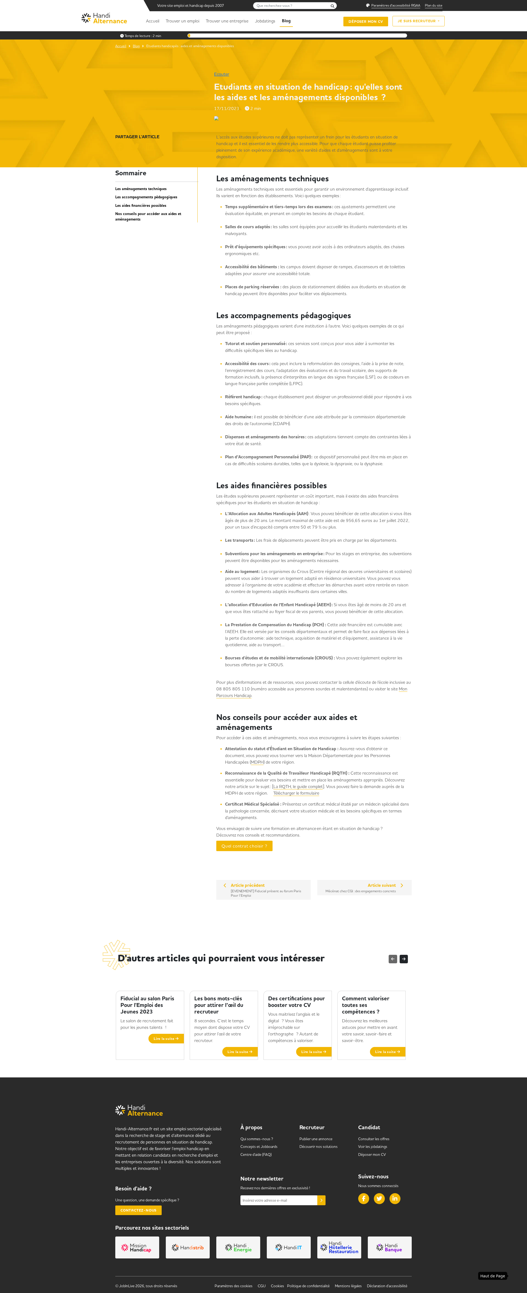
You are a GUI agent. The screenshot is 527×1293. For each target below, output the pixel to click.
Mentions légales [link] (348, 1286)
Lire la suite (164, 1038)
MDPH (257, 762)
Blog (286, 21)
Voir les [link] (372, 1146)
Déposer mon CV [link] (372, 1154)
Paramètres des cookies (234, 1286)
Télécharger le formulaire (296, 793)
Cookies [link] (277, 1286)
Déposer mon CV (366, 21)
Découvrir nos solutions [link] (318, 1146)
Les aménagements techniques (142, 189)
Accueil (152, 21)
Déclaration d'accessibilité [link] (387, 1286)
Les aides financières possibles (142, 205)
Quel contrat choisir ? (244, 846)
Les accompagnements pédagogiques (148, 197)
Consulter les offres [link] (373, 1139)
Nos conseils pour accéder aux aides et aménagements (148, 216)
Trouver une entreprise (227, 21)
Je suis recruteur (417, 21)
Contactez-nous (138, 1210)
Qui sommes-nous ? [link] (256, 1139)
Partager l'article (137, 137)
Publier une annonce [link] (315, 1139)
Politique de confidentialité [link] (308, 1286)
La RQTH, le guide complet (298, 786)
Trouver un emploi (182, 21)
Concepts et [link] (258, 1146)
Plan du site (433, 5)
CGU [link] (262, 1286)
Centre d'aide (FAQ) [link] (256, 1154)
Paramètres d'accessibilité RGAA (395, 5)
